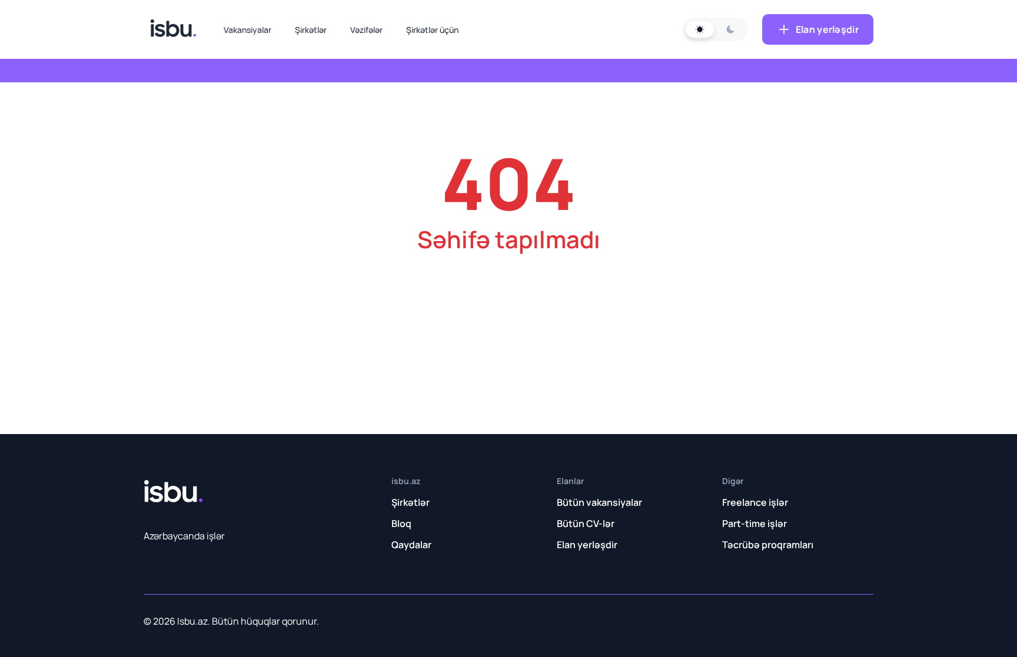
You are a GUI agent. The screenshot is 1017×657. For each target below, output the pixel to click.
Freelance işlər (755, 502)
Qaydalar (411, 544)
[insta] (657, 620)
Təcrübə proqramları (767, 544)
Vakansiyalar (247, 29)
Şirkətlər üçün (432, 29)
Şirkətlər (311, 29)
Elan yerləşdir (827, 29)
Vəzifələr (366, 29)
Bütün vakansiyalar (599, 502)
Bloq (401, 523)
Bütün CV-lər (585, 523)
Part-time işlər (754, 523)
